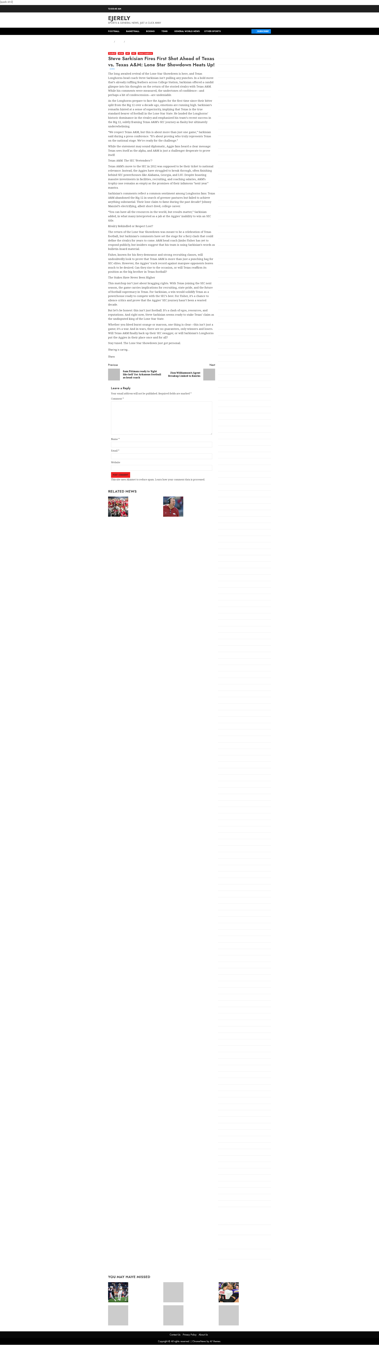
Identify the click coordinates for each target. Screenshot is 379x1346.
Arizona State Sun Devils (232, 87)
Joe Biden (223, 597)
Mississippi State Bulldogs (232, 771)
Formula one (225, 442)
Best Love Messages (229, 165)
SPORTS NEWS (226, 1068)
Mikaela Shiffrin (227, 739)
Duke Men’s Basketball (231, 391)
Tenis (164, 31)
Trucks (222, 1133)
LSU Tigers (224, 707)
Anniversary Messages (231, 74)
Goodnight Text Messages (232, 520)
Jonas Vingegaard (228, 603)
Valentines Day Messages (232, 1159)
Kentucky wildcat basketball (234, 649)
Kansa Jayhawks (227, 629)
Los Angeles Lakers (229, 687)
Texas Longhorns (145, 53)
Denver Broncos (227, 365)
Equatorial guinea (228, 403)
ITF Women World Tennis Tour (235, 584)
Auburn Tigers (226, 113)
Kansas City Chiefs (228, 636)
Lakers (222, 668)
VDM (221, 1172)
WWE (221, 1210)
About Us (203, 1334)
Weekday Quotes (227, 1184)
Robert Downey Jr (228, 997)
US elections (225, 1152)
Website (115, 462)
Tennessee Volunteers (230, 1094)
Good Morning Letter (230, 507)
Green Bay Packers (229, 533)
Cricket (222, 333)
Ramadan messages (229, 978)
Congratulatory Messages (232, 326)
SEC (133, 53)
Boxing (150, 31)
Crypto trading (226, 339)
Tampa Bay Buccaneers (231, 1081)
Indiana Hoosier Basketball (233, 565)
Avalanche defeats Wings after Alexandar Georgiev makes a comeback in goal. (144, 1313)
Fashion (222, 410)
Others (222, 920)
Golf (220, 481)
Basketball (132, 31)
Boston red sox (226, 210)
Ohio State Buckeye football (233, 881)
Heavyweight (225, 539)
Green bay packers (228, 526)
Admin (112, 69)
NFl (127, 53)
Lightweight (225, 675)
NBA (220, 797)
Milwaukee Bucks (228, 746)
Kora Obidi (224, 662)
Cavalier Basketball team (232, 255)
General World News (187, 31)
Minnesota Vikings (228, 765)
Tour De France (226, 1126)
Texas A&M (224, 1107)
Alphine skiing (226, 68)
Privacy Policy (189, 1334)
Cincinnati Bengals (228, 307)
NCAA (121, 53)
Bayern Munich (227, 152)
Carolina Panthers (228, 249)
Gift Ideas (223, 468)
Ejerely (119, 18)
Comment (117, 398)
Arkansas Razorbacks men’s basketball (240, 100)
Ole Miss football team (230, 894)
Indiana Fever (226, 558)
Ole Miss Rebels (227, 900)
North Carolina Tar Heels (232, 868)
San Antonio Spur (228, 1023)
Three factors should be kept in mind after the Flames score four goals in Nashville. (200, 1290)
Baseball (223, 132)
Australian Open (227, 120)
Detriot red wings (228, 371)
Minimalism (225, 752)
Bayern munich (227, 158)
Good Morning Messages (232, 513)
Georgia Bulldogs (228, 462)
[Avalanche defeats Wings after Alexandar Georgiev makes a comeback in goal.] (118, 1315)
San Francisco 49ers (229, 1036)
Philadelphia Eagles (229, 939)
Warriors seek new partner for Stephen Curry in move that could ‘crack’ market (254, 1313)
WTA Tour (223, 1204)
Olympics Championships (232, 907)
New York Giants (227, 829)
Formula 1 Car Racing (230, 436)
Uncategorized (226, 1139)
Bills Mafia (224, 190)
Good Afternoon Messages (232, 494)
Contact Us (175, 1334)
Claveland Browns (228, 313)
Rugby (221, 1004)
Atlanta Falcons (226, 107)
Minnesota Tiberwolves (231, 758)
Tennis (221, 1100)
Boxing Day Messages (230, 223)
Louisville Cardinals (229, 700)
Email (115, 450)
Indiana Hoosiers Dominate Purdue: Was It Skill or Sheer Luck (144, 505)
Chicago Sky (225, 294)
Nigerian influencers (230, 862)
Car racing (224, 242)
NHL (220, 855)
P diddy (222, 926)
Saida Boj (223, 1017)
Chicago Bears (226, 281)
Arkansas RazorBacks (230, 94)
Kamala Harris (226, 623)
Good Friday (225, 500)
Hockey (222, 545)
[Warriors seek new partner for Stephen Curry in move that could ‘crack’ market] (229, 1315)
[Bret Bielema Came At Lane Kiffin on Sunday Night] (173, 507)
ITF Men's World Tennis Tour (234, 578)
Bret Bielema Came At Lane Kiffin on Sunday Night (199, 505)
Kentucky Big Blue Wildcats (234, 642)
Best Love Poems (227, 171)
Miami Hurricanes (228, 726)
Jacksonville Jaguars (229, 591)
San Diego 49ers (227, 1030)
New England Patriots (230, 810)
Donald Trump (226, 384)
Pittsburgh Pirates (228, 952)
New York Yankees (228, 842)
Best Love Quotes (227, 178)
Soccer (222, 1062)
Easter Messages (227, 397)
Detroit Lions (225, 378)
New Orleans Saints (229, 817)
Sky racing (224, 1055)
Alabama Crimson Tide (231, 62)
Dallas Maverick (227, 352)
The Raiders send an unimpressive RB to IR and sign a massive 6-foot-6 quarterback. (143, 1290)
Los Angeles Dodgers (230, 681)
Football (113, 31)
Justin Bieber (225, 617)
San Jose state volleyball (231, 1042)
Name (115, 439)
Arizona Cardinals (228, 81)
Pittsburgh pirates (228, 958)
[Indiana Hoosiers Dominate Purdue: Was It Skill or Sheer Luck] (118, 507)
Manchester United (229, 713)
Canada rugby (226, 236)
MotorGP (223, 791)
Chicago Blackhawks (229, 287)
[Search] (248, 31)
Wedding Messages (229, 1178)
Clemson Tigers (227, 320)
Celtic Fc (222, 262)
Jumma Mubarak (227, 610)
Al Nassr (223, 55)
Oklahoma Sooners (228, 888)
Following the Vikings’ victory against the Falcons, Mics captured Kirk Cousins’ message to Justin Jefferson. (243, 1242)
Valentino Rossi (226, 1165)
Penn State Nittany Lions (232, 933)
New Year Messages (229, 823)
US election (224, 1146)
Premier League (227, 971)
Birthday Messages (229, 197)
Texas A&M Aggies (228, 1113)
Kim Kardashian (227, 655)
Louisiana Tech (226, 694)
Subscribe (263, 31)
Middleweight (226, 733)
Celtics (221, 268)
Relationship (225, 984)
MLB (220, 778)
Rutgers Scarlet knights (231, 1010)
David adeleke (226, 358)
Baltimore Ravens (228, 126)
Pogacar (222, 965)
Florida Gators (226, 423)
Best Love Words (227, 184)
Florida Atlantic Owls (230, 416)
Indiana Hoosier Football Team (235, 571)
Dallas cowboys (226, 345)
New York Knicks (227, 836)
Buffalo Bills (225, 229)
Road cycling (225, 991)
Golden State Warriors (230, 475)
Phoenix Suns (225, 946)
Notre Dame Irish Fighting (233, 875)
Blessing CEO (225, 203)
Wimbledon (224, 1191)
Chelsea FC (224, 274)
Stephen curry (226, 1075)
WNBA (222, 1197)
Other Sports (212, 31)
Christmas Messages (229, 300)
